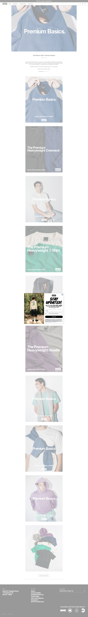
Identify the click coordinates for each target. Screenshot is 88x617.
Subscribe (54, 316)
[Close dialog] (62, 294)
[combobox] (47, 313)
